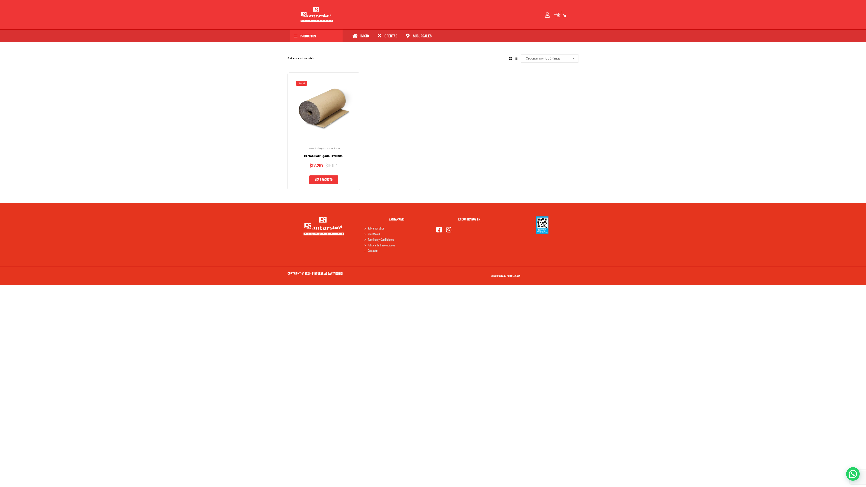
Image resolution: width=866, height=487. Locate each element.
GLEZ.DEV (516, 275)
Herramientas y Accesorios (320, 147)
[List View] (516, 58)
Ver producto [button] (324, 179)
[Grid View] (510, 58)
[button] (853, 474)
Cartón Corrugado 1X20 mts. (323, 156)
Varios (337, 147)
